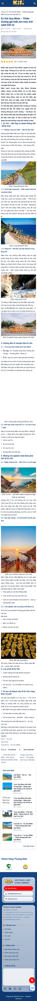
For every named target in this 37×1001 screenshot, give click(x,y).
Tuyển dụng (8, 932)
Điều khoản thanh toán (12, 949)
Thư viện (7, 936)
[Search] (35, 3)
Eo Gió (6, 123)
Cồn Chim (4, 742)
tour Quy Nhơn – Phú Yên (25, 698)
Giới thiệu (8, 929)
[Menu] (2, 3)
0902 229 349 (12, 888)
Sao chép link (29, 749)
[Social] (5, 989)
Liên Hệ (7, 939)
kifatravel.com (12, 899)
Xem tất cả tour (29, 846)
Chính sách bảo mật (11, 953)
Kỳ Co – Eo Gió (6, 739)
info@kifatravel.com (14, 893)
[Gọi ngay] (32, 980)
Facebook (12, 749)
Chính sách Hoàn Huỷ (12, 960)
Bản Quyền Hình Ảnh (11, 956)
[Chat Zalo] (32, 988)
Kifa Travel (9, 701)
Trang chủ (4, 12)
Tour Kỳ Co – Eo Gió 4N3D (10, 745)
